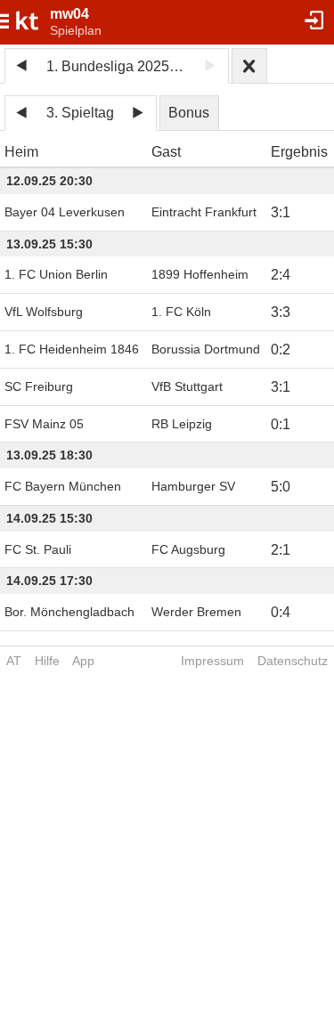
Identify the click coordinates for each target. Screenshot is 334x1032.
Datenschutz (292, 661)
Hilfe (47, 661)
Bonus (188, 112)
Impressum (212, 661)
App (83, 661)
